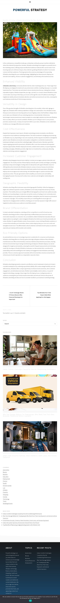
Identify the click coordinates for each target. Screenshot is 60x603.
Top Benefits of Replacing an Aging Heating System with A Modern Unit (21, 525)
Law (4, 488)
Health (4, 483)
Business (5, 474)
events (35, 271)
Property (5, 492)
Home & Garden (7, 485)
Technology (6, 499)
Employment (6, 479)
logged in (12, 313)
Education (5, 476)
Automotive (6, 470)
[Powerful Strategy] (30, 13)
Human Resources (30, 560)
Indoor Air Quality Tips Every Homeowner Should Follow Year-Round (21, 522)
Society (5, 497)
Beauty (5, 472)
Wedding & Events (7, 503)
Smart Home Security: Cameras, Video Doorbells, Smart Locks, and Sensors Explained (26, 520)
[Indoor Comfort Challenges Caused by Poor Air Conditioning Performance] (30, 351)
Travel (4, 501)
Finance (5, 481)
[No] (58, 599)
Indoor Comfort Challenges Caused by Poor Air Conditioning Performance (29, 369)
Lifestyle (5, 490)
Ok (30, 600)
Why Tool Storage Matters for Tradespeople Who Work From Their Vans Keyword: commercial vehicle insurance (44, 564)
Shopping (5, 494)
